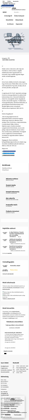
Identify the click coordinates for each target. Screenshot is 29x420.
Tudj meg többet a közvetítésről (14, 325)
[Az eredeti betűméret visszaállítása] (15, 2)
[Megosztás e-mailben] (8, 155)
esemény (9, 253)
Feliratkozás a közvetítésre (14, 322)
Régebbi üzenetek (8, 351)
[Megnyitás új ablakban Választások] (22, 19)
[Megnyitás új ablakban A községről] (11, 15)
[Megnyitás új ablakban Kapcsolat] (21, 23)
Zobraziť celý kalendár (8, 274)
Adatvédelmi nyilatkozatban (11, 406)
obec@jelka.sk (4, 393)
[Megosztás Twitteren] (8, 153)
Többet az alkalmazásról (9, 298)
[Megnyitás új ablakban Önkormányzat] (23, 15)
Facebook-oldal (5, 395)
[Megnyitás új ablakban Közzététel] (12, 19)
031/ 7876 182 (4, 391)
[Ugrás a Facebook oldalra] (7, 6)
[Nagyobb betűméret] (17, 2)
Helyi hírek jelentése (8, 60)
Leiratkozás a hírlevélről (14, 327)
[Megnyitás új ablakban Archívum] (13, 23)
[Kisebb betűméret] (14, 2)
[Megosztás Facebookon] (9, 151)
